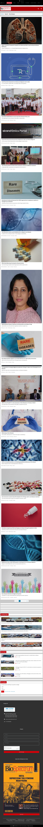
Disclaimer (33, 820)
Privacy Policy (10, 820)
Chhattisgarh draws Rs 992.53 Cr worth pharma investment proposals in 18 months (28, 668)
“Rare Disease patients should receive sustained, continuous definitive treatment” (19, 165)
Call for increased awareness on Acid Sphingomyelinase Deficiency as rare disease (19, 462)
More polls (13, 691)
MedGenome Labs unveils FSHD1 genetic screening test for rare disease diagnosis (18, 562)
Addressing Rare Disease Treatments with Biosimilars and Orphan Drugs (17, 324)
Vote (2, 691)
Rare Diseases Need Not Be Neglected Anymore (11, 593)
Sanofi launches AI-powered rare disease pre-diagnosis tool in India (16, 81)
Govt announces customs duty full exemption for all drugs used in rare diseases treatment (21, 496)
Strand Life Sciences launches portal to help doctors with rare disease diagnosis (18, 139)
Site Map (28, 820)
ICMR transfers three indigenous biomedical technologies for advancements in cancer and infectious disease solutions (20, 640)
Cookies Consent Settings (19, 820)
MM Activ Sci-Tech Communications (21, 825)
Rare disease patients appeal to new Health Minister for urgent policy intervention (19, 358)
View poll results (8, 691)
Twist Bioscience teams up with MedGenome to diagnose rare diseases (16, 232)
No (2, 688)
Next (27, 600)
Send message (21, 751)
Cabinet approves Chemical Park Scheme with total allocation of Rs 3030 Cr (14, 631)
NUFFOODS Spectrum (30, 819)
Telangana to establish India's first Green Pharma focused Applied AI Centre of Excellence (17, 647)
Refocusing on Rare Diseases (8, 433)
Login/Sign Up (2, 4)
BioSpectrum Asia (21, 819)
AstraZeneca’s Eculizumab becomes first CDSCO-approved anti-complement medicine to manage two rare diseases (20, 201)
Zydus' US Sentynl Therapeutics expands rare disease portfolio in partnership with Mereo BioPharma (20, 46)
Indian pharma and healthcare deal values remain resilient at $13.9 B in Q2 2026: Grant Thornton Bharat (28, 661)
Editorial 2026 (9, 2)
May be (3, 689)
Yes (2, 686)
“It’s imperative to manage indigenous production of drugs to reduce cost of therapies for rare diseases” (21, 368)
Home (2, 14)
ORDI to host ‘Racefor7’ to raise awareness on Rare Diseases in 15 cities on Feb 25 (18, 402)
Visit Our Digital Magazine (11, 819)
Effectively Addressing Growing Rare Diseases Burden (13, 263)
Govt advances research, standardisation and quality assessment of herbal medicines (16, 623)
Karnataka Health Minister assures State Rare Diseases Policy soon (16, 116)
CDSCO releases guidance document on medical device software (26, 655)
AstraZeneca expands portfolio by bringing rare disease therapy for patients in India (19, 528)
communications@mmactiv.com (11, 719)
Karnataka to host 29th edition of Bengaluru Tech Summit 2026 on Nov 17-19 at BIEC (28, 674)
